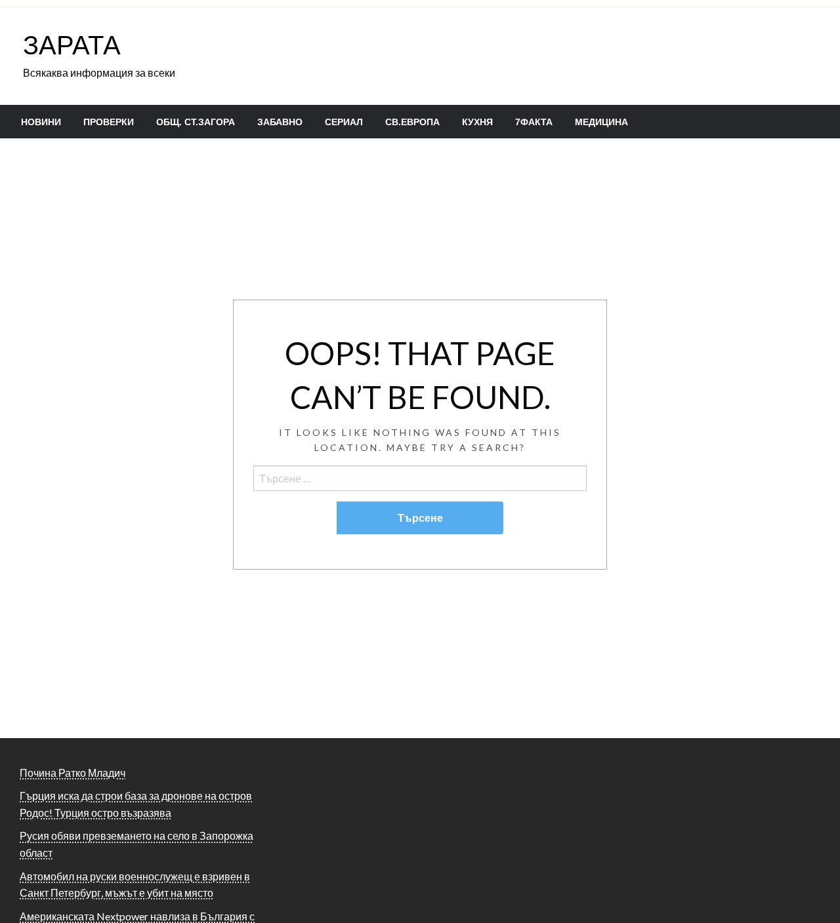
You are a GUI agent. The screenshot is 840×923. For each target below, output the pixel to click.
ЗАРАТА (72, 44)
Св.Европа (412, 122)
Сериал (344, 122)
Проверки (108, 122)
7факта (534, 122)
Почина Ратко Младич (72, 772)
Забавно (280, 122)
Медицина (601, 122)
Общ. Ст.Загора (195, 122)
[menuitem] (41, 122)
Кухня (477, 122)
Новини (41, 122)
